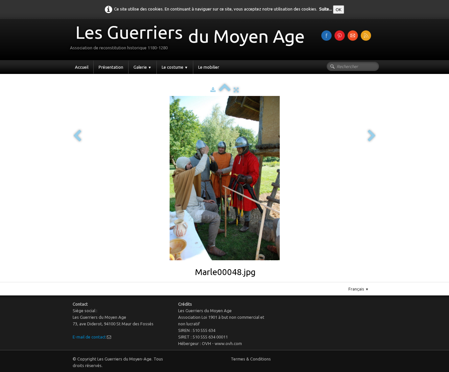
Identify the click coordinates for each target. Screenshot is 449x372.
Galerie (142, 67)
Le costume (175, 67)
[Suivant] (371, 136)
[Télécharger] (213, 89)
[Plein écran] (236, 89)
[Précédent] (77, 136)
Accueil (81, 67)
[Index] (224, 89)
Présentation (111, 67)
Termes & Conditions (251, 359)
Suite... (325, 9)
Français (358, 289)
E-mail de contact (89, 337)
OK (339, 9)
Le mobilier (208, 67)
